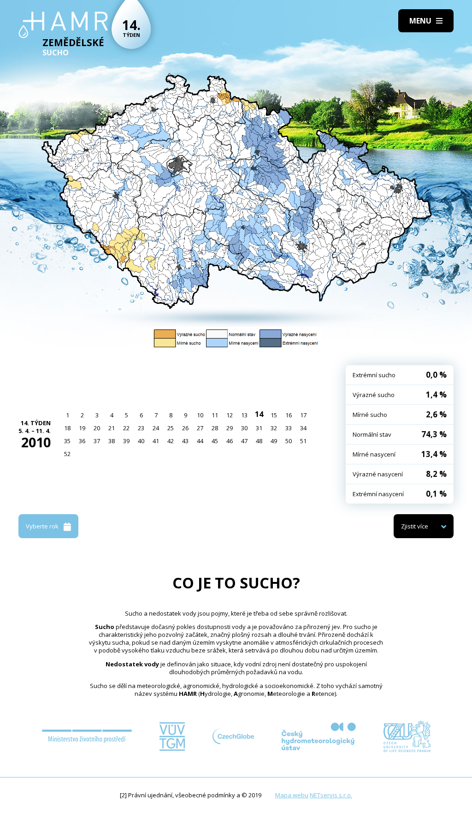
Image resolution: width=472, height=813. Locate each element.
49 (274, 441)
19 (82, 428)
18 (67, 428)
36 (82, 441)
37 (97, 441)
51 (303, 441)
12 (229, 415)
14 (259, 414)
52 (67, 454)
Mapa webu (291, 795)
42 (170, 441)
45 (215, 441)
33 (288, 428)
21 (111, 428)
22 (126, 428)
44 (200, 441)
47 (244, 441)
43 (185, 441)
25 (170, 428)
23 (141, 428)
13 (244, 415)
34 (303, 428)
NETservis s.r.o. (331, 795)
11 (215, 415)
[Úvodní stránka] (63, 25)
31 (259, 428)
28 (215, 428)
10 (200, 415)
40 (141, 441)
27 (200, 428)
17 (303, 415)
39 (126, 441)
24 (156, 428)
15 (274, 415)
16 (288, 415)
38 (111, 441)
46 (229, 441)
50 (288, 441)
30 (244, 428)
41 (156, 441)
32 (274, 428)
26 (185, 428)
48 (259, 441)
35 (67, 441)
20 (97, 428)
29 (229, 428)
